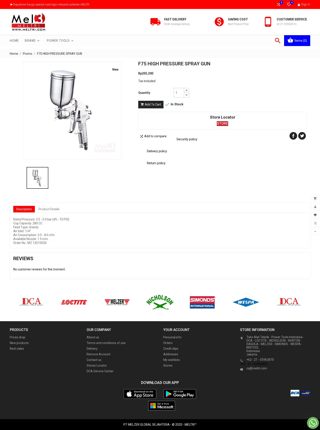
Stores (167, 365)
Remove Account (98, 354)
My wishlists (171, 360)
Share (293, 136)
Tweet (302, 136)
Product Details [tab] (49, 209)
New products (19, 343)
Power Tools (60, 41)
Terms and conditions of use (106, 343)
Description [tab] (24, 209)
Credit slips (170, 348)
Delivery (92, 348)
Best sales (17, 348)
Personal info (172, 337)
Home (14, 40)
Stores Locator (97, 365)
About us (93, 337)
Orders (168, 343)
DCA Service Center (100, 371)
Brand (32, 41)
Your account (176, 330)
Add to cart (151, 104)
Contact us (94, 360)
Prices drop (17, 337)
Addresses (170, 354)
